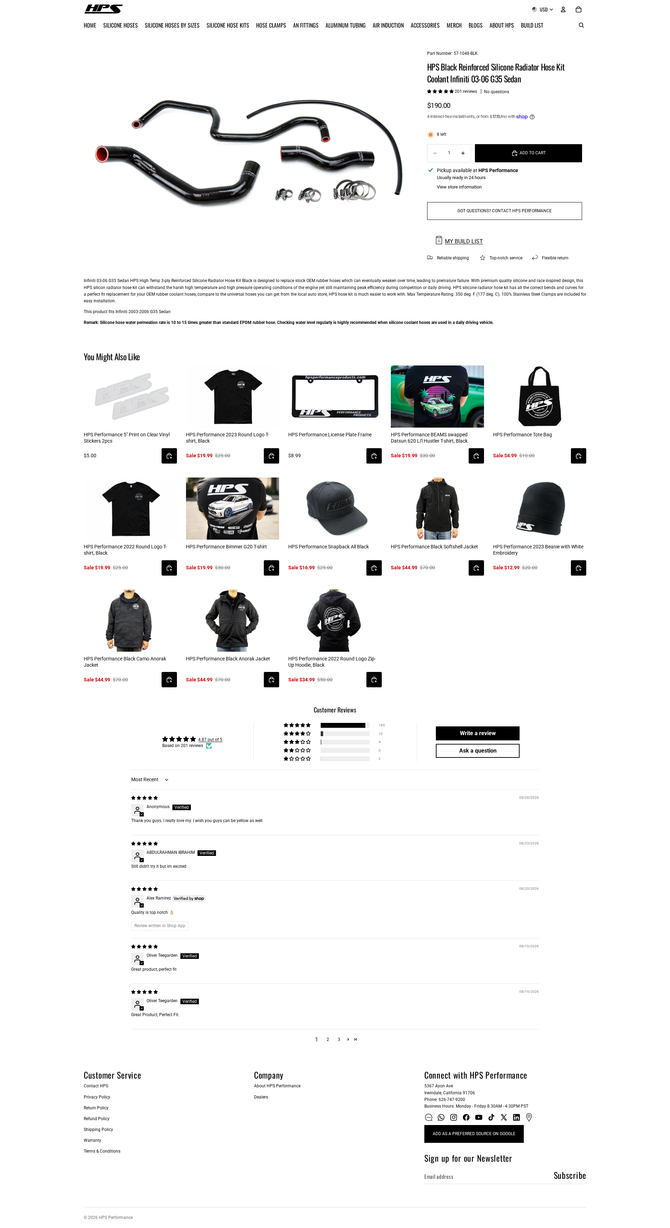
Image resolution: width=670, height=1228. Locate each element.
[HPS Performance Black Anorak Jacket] (232, 621)
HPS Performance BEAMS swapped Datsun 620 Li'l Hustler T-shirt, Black (429, 438)
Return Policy (96, 1107)
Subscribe (570, 1175)
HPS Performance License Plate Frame (330, 434)
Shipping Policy (98, 1129)
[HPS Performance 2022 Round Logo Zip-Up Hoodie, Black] (334, 621)
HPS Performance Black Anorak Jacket (228, 658)
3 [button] (339, 1039)
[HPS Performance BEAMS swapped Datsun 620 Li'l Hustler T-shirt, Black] (437, 396)
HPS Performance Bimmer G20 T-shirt (226, 546)
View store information (459, 187)
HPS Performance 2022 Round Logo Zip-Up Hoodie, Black (332, 662)
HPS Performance (116, 1217)
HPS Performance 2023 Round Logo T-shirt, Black (227, 438)
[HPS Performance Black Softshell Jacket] (437, 509)
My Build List (464, 241)
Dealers (261, 1097)
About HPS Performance (277, 1085)
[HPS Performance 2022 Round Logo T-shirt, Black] (130, 509)
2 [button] (328, 1039)
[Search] (581, 25)
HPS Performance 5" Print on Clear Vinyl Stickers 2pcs (127, 438)
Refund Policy (97, 1118)
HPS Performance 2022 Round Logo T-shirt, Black (125, 550)
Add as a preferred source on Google (474, 1133)
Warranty (92, 1140)
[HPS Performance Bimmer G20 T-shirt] (232, 509)
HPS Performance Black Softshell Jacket (434, 546)
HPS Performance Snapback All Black (328, 546)
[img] (144, 798)
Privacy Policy (97, 1097)
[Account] (563, 9)
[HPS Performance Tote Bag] (539, 396)
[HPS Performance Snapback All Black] (334, 509)
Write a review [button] (478, 733)
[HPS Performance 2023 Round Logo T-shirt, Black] (232, 396)
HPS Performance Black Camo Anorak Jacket (125, 662)
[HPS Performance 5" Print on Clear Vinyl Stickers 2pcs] (130, 396)
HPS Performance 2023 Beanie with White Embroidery (538, 550)
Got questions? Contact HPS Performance (504, 210)
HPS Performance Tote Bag (522, 434)
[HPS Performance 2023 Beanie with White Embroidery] (539, 509)
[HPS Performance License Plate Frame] (334, 396)
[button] (441, 91)
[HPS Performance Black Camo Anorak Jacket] (130, 621)
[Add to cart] (169, 456)
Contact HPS (96, 1085)
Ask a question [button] (478, 750)
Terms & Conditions (102, 1151)
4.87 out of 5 (210, 739)
